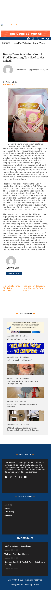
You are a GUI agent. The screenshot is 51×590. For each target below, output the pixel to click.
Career (7, 508)
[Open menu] (3, 38)
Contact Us (8, 515)
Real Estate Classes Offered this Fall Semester (22, 406)
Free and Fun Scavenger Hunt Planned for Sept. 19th (34, 288)
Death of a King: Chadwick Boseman (11, 288)
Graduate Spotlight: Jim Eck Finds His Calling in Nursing (23, 382)
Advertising (9, 512)
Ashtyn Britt (12, 267)
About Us (8, 505)
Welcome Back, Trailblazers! (19, 360)
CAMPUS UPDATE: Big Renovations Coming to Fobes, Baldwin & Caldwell (23, 429)
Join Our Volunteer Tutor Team (29, 43)
